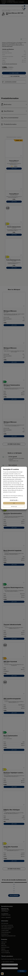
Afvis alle (14, 506)
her (17, 497)
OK (14, 503)
